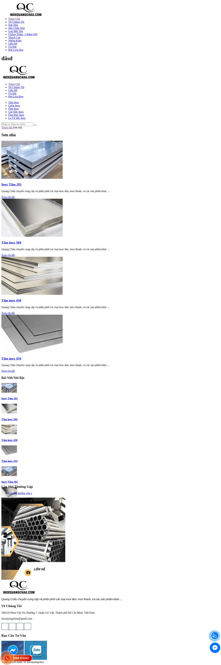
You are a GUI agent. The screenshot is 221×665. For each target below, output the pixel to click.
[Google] (20, 628)
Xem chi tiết (8, 197)
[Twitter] (13, 628)
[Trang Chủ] (25, 15)
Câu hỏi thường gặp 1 (20, 493)
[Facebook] (27, 628)
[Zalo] (36, 658)
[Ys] (5, 628)
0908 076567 (21, 658)
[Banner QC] (33, 578)
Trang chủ (7, 127)
